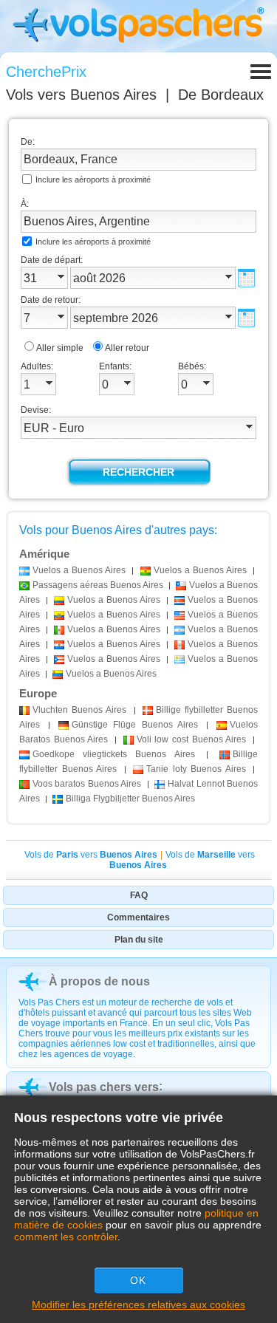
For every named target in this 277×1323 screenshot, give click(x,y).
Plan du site (138, 939)
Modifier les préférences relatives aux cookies (138, 1304)
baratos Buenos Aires (87, 784)
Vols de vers (90, 854)
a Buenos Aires (79, 570)
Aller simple (59, 348)
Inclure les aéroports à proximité (93, 179)
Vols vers (81, 94)
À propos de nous (99, 981)
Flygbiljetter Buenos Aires (130, 798)
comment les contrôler (65, 1236)
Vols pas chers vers (104, 1087)
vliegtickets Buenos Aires (114, 754)
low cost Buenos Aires (192, 739)
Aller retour (127, 348)
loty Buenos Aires (196, 769)
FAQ (139, 895)
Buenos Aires (79, 710)
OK (138, 1280)
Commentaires (138, 917)
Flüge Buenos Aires (134, 724)
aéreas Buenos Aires (98, 585)
